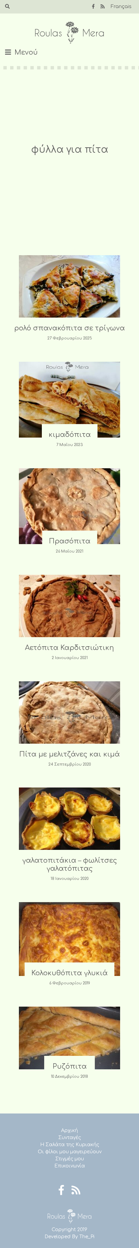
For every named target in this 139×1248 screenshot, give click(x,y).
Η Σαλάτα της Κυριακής (69, 1144)
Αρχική (69, 1130)
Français (121, 6)
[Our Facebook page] (93, 6)
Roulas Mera (69, 32)
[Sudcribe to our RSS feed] (102, 6)
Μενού (26, 52)
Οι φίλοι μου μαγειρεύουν (70, 1151)
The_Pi (86, 1236)
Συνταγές (69, 1137)
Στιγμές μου (69, 1158)
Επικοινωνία (69, 1165)
